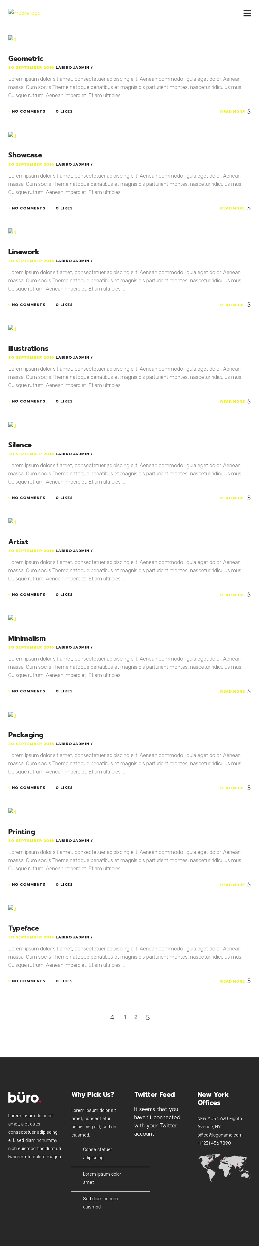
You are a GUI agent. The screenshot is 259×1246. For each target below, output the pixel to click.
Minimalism (27, 638)
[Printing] (12, 811)
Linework (23, 252)
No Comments (28, 111)
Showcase (25, 155)
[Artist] (12, 522)
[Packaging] (12, 715)
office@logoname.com (220, 1135)
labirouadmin (73, 67)
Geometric (25, 58)
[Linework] (12, 232)
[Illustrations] (12, 329)
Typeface (23, 928)
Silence (20, 445)
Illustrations (28, 348)
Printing (21, 831)
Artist (18, 542)
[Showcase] (12, 135)
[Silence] (12, 425)
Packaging (26, 735)
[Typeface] (12, 908)
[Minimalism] (12, 618)
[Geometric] (12, 39)
